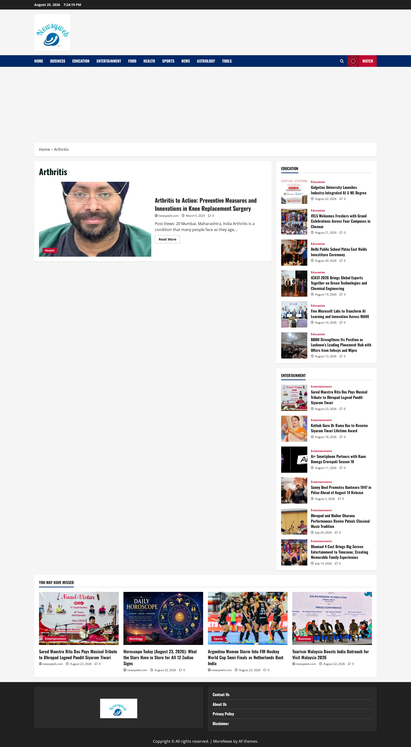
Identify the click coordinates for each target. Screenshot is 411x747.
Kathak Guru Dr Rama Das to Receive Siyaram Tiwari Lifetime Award (294, 429)
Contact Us (221, 694)
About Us (220, 704)
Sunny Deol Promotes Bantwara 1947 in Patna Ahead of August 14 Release (294, 490)
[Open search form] (342, 61)
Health (149, 61)
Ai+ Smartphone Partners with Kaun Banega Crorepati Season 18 (294, 460)
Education (80, 61)
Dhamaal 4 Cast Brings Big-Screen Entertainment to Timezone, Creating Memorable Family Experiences (294, 552)
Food (132, 61)
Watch (367, 61)
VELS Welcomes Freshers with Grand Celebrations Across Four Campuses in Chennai (294, 222)
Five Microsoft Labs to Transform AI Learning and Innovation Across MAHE (294, 314)
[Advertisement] (205, 102)
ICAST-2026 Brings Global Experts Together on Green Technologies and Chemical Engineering (294, 283)
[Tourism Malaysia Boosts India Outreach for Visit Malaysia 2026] (332, 618)
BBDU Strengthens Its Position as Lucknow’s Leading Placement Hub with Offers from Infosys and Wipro (294, 345)
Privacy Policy (223, 714)
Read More (169, 238)
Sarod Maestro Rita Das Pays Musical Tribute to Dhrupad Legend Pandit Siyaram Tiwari (294, 398)
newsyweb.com (168, 216)
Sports (168, 61)
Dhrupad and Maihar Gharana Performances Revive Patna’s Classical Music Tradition (294, 521)
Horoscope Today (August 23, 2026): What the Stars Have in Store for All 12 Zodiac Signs (160, 657)
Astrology (206, 61)
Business (57, 61)
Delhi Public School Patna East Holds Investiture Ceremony (294, 253)
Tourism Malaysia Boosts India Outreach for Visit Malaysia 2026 (330, 654)
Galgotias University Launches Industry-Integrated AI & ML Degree (294, 191)
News (185, 61)
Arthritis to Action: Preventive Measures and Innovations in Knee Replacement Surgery (95, 219)
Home (38, 61)
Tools (227, 61)
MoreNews (222, 741)
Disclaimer (221, 723)
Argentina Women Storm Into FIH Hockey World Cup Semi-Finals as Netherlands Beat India (245, 657)
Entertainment (109, 61)
